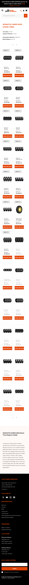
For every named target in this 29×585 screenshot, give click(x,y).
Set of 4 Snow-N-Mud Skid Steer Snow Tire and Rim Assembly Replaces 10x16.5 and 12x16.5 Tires (7, 246)
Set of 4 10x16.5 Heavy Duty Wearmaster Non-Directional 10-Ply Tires (7, 94)
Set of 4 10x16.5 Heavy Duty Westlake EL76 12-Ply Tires (7, 155)
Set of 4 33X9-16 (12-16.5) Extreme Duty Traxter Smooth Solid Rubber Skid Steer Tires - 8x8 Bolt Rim (7, 367)
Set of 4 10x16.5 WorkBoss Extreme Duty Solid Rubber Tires (19, 307)
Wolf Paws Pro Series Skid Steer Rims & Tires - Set (19, 216)
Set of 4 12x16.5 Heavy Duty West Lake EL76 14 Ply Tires (19, 125)
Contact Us (4, 489)
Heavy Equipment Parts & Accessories (11, 515)
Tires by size (5, 511)
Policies (3, 507)
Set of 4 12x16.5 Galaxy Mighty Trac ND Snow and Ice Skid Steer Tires (19, 246)
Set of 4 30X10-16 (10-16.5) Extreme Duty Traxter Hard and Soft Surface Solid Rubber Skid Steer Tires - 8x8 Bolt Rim (19, 185)
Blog (3, 509)
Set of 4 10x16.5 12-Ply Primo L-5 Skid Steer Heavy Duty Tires (7, 216)
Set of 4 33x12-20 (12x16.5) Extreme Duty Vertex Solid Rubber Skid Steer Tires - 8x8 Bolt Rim (19, 64)
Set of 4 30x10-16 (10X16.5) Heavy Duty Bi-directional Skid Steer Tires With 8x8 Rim (7, 337)
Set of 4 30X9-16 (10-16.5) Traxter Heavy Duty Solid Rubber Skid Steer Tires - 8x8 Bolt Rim (19, 367)
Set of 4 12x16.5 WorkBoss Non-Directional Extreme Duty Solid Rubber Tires (19, 276)
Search (25, 16)
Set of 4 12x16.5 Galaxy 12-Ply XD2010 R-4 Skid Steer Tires (19, 398)
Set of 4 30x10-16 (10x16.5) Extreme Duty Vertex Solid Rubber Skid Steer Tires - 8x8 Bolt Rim (7, 64)
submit (14, 568)
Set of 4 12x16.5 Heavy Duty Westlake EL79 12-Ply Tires (19, 337)
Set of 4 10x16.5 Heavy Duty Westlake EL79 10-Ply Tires (7, 125)
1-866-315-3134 (8, 484)
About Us (4, 505)
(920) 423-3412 (11, 486)
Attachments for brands (7, 517)
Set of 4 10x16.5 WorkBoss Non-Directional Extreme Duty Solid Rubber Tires (19, 94)
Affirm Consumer (6, 527)
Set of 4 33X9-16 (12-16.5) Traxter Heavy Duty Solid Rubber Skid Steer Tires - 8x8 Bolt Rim (19, 155)
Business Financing (6, 529)
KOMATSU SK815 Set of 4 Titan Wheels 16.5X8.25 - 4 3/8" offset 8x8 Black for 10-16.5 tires (7, 276)
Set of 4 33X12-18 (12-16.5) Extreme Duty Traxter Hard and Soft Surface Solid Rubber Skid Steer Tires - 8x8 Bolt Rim (7, 398)
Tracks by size (5, 513)
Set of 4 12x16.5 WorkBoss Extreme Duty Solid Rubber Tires (7, 307)
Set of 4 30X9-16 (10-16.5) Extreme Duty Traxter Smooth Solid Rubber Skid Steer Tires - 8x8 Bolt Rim (7, 185)
